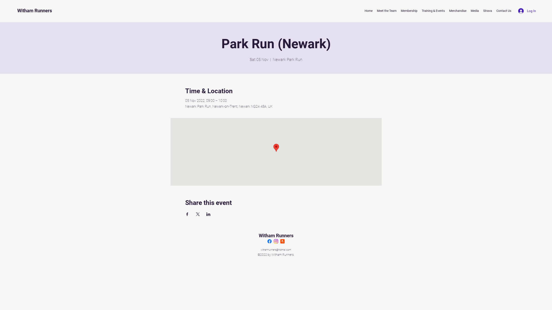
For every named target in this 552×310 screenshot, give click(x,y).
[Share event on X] (198, 214)
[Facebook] (269, 241)
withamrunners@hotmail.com (276, 249)
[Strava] (282, 241)
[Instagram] (276, 241)
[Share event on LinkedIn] (208, 214)
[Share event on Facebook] (187, 214)
